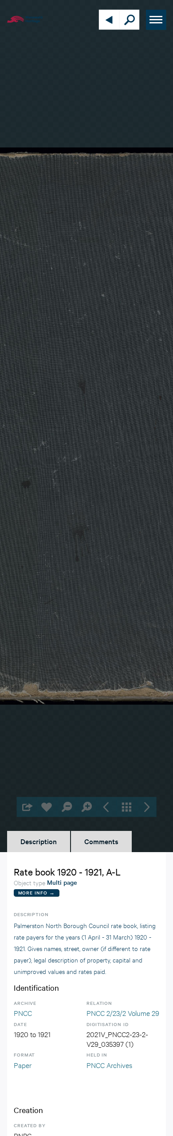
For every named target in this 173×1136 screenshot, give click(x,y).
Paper (22, 1064)
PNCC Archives (109, 1064)
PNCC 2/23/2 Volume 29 (122, 1012)
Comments (101, 841)
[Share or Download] (27, 807)
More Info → (36, 892)
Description (38, 841)
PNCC (23, 1012)
